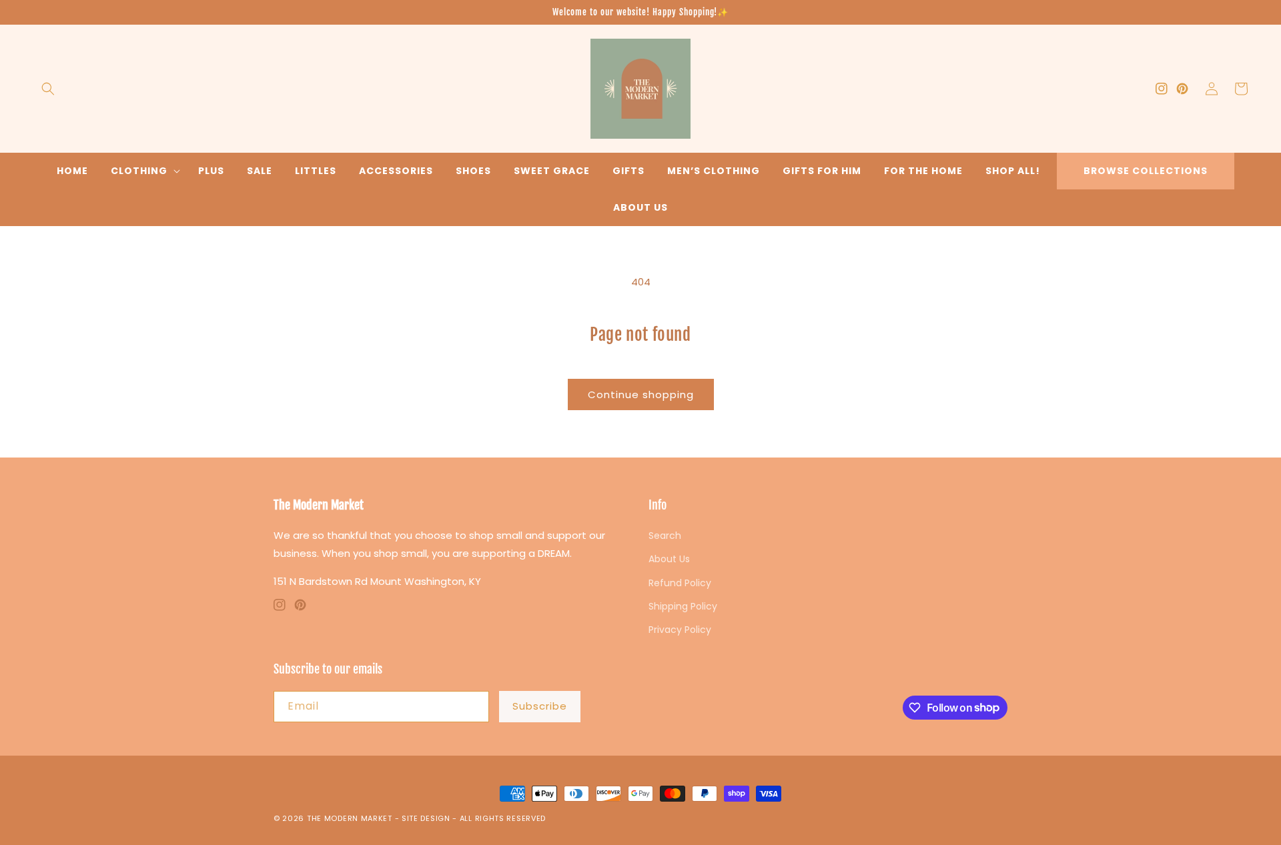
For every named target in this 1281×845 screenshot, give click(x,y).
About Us (640, 207)
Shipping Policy (683, 606)
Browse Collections (1146, 170)
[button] (48, 88)
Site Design (426, 818)
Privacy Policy (680, 629)
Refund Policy (680, 583)
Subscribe (539, 706)
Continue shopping (641, 394)
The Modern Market (349, 818)
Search (665, 535)
